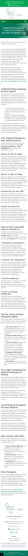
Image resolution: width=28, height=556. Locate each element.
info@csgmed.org (14, 5)
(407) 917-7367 (19, 2)
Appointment (9, 2)
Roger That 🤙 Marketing (12, 553)
